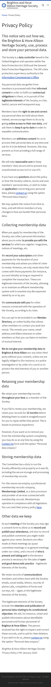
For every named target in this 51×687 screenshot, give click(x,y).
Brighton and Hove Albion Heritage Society (24, 677)
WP (17, 683)
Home (4, 15)
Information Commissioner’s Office (20, 77)
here (39, 507)
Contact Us (8, 443)
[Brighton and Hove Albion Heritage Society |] (4, 5)
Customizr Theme (37, 683)
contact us (21, 192)
